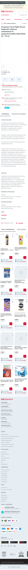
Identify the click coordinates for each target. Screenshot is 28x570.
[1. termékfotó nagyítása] (14, 51)
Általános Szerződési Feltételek (7, 438)
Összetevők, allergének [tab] (19, 114)
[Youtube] (11, 546)
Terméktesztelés (4, 481)
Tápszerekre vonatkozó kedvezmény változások (10, 436)
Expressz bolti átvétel (17, 5)
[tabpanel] (14, 171)
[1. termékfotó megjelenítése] (2, 66)
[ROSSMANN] (7, 399)
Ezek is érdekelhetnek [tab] (7, 229)
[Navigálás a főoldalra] (7, 11)
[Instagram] (8, 546)
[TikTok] (2, 546)
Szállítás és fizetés (4, 434)
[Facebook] (5, 546)
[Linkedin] (15, 546)
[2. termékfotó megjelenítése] (6, 66)
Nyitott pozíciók (4, 487)
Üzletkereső (3, 501)
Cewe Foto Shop (4, 471)
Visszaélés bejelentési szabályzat (7, 444)
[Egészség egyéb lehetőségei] (11, 19)
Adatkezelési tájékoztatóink (6, 440)
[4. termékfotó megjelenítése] (12, 66)
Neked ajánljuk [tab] (21, 229)
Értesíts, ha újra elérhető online (10, 101)
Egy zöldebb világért (5, 458)
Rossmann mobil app (5, 469)
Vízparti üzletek (4, 477)
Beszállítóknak (4, 499)
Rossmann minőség (5, 454)
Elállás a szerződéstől (5, 442)
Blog (2, 462)
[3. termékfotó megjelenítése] (9, 66)
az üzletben (9, 261)
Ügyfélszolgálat (4, 497)
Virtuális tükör (4, 479)
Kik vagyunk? (3, 452)
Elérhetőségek (4, 495)
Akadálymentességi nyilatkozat (7, 446)
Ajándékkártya (4, 473)
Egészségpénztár (4, 475)
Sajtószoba (3, 460)
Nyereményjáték (4, 464)
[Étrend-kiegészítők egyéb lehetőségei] (23, 19)
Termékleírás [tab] (5, 114)
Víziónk (2, 456)
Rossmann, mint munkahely (6, 489)
